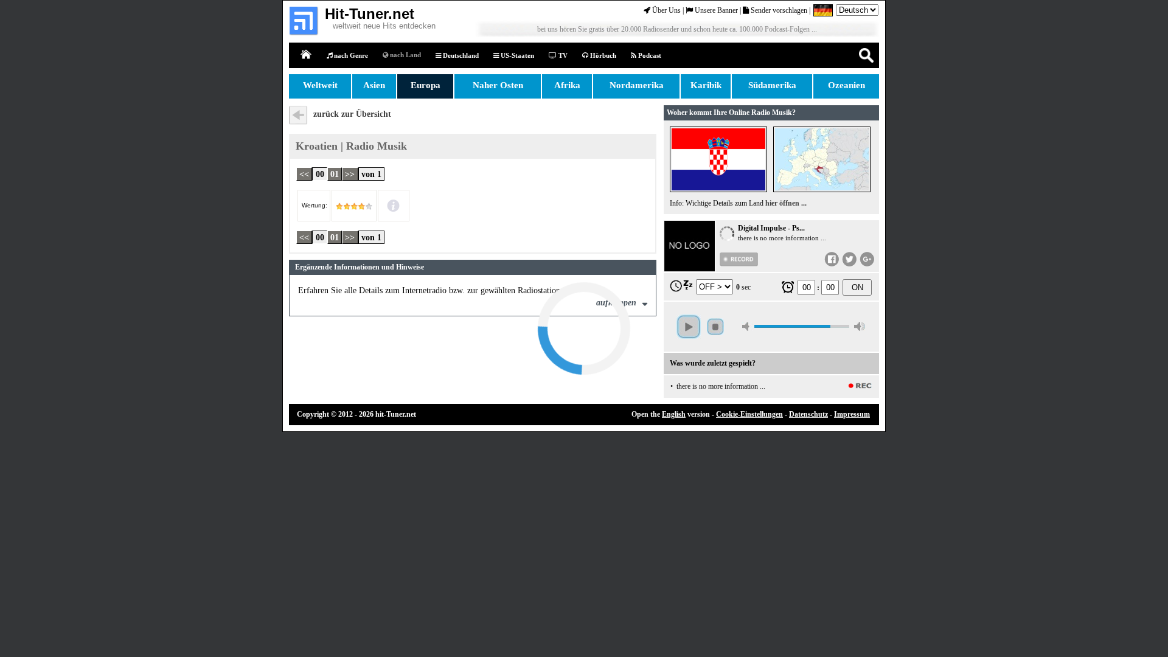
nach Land (404, 54)
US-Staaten (516, 55)
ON (857, 287)
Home (306, 55)
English (674, 414)
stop (715, 326)
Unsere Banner (715, 10)
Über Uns (665, 10)
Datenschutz (808, 414)
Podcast (648, 55)
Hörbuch (602, 55)
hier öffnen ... (786, 203)
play (688, 327)
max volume (859, 326)
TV (562, 55)
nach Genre (350, 55)
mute (747, 326)
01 (334, 173)
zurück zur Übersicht (352, 114)
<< (304, 173)
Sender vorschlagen (778, 10)
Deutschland (460, 55)
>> (350, 173)
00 (320, 173)
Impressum (852, 414)
